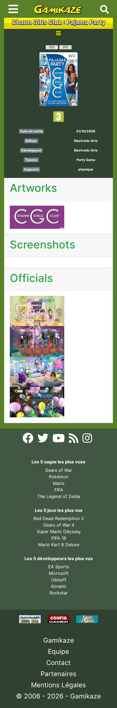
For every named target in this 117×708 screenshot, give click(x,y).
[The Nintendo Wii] (30, 618)
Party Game (85, 160)
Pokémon (58, 476)
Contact (58, 663)
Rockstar (59, 592)
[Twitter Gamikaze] (44, 439)
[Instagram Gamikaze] (87, 439)
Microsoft (59, 573)
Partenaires (58, 674)
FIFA (58, 490)
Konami (58, 586)
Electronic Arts (86, 141)
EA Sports (58, 566)
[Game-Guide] (87, 618)
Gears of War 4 (58, 525)
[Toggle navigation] (13, 9)
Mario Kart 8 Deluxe (58, 544)
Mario (58, 483)
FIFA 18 (58, 538)
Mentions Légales (58, 685)
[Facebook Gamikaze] (29, 439)
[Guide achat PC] (59, 618)
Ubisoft (58, 579)
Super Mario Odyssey (59, 531)
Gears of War (58, 470)
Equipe (58, 651)
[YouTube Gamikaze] (59, 439)
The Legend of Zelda (58, 496)
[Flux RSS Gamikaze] (74, 439)
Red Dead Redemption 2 (58, 518)
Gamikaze (58, 640)
